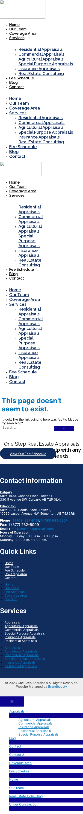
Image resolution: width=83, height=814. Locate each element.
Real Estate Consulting (41, 73)
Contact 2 (16, 754)
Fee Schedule (21, 78)
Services (16, 38)
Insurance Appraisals (39, 68)
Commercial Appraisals (41, 54)
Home (14, 25)
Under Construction (23, 804)
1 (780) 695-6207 (54, 520)
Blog (13, 82)
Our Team (18, 29)
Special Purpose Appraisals (45, 63)
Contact (16, 87)
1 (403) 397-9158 (26, 520)
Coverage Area (22, 33)
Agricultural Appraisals (41, 59)
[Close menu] (12, 701)
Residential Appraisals (40, 49)
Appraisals (12, 622)
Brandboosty (57, 686)
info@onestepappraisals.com (32, 529)
